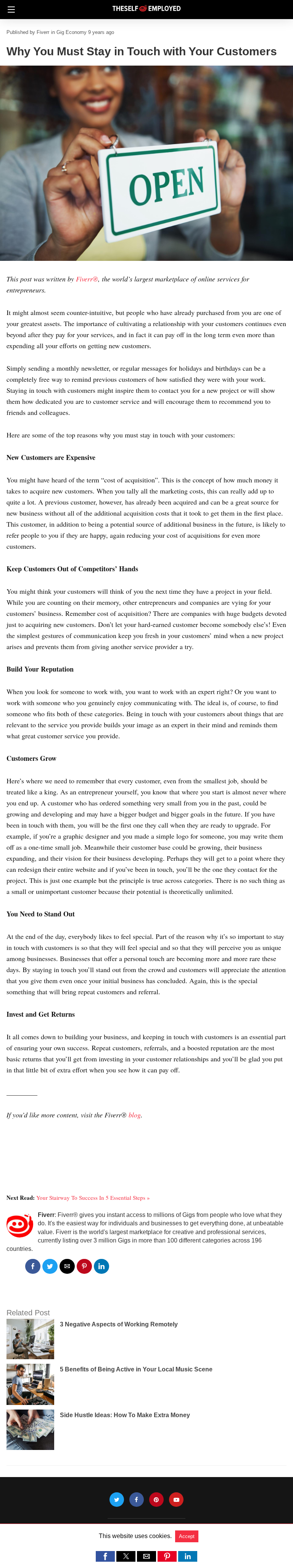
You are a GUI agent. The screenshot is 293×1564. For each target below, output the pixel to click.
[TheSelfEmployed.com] (146, 5)
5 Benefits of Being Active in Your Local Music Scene (136, 1369)
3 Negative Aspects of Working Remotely (119, 1324)
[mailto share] (67, 1266)
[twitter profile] (116, 1500)
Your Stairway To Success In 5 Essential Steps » (93, 1197)
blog (135, 1114)
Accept (187, 1536)
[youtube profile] (176, 1500)
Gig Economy (71, 32)
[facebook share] (32, 1266)
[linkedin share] (101, 1266)
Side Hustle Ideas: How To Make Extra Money (125, 1415)
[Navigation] (9, 9)
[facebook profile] (136, 1500)
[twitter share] (50, 1266)
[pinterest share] (84, 1266)
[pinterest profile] (156, 1500)
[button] (105, 1556)
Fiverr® (87, 278)
